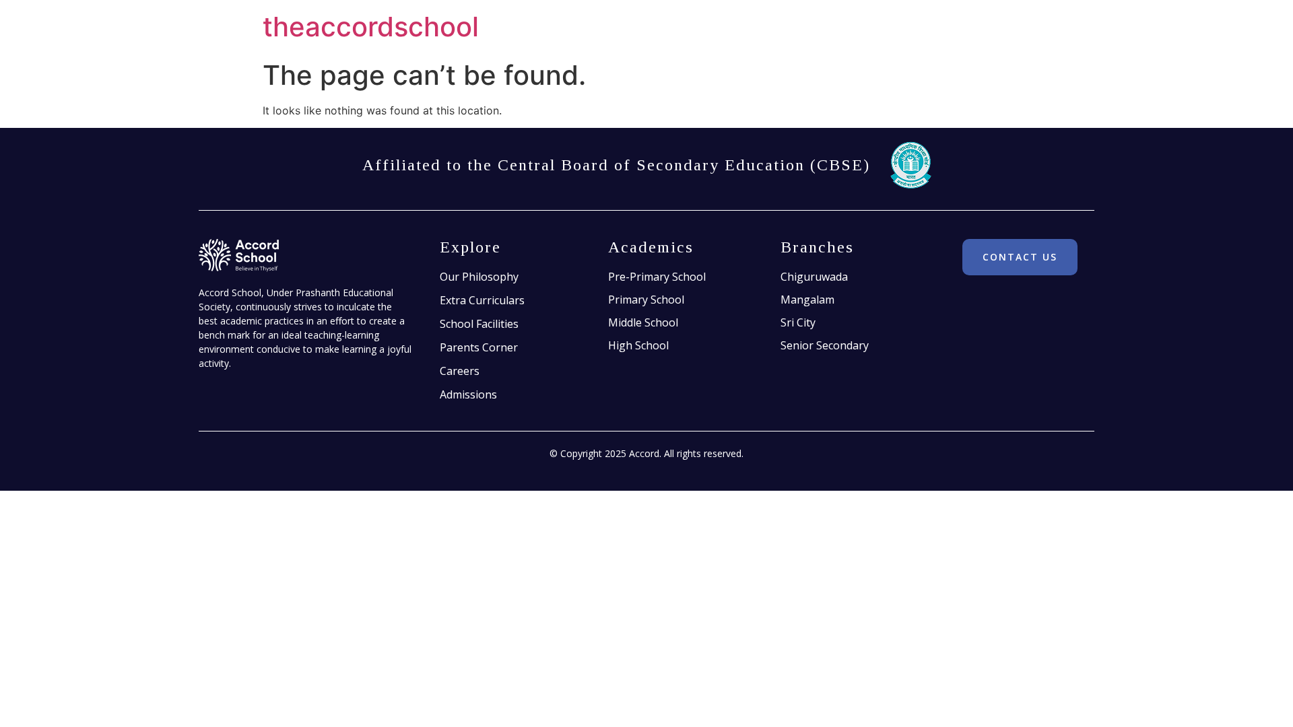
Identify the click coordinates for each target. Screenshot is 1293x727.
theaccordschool (371, 26)
